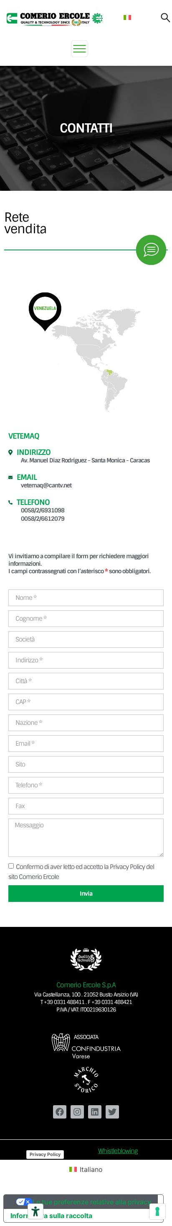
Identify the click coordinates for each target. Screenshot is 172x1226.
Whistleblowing (118, 1151)
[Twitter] (112, 1112)
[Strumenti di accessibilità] (35, 1211)
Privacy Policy (45, 1154)
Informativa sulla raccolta (51, 1215)
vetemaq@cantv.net (46, 485)
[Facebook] (59, 1112)
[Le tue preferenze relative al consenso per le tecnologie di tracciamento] (157, 1211)
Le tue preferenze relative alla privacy (92, 1202)
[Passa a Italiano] (127, 17)
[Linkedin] (94, 1112)
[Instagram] (77, 1112)
